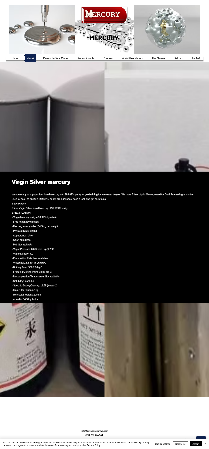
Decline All (180, 443)
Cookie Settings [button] (162, 443)
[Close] (205, 444)
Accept (195, 443)
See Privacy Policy (91, 445)
